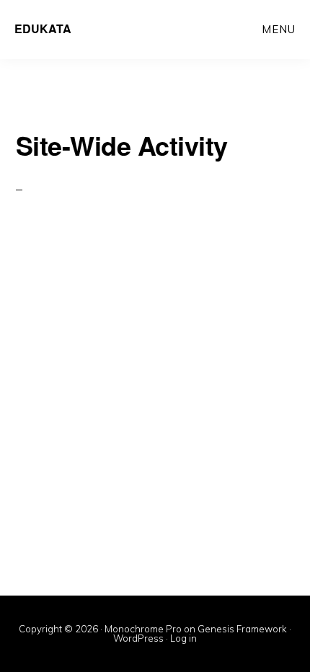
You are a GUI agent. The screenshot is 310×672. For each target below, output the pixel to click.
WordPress (138, 638)
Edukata (42, 28)
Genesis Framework (242, 629)
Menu (279, 29)
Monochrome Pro (143, 629)
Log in (183, 638)
